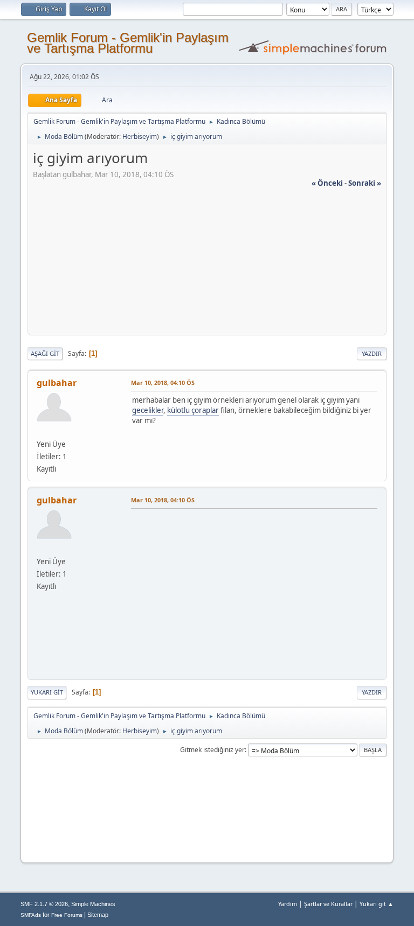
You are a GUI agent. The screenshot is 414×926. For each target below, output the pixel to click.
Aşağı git (45, 353)
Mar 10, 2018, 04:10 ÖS (163, 382)
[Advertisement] (207, 263)
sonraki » (364, 183)
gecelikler (147, 410)
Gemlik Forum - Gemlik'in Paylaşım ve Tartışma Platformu (128, 42)
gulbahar (57, 383)
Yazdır (372, 353)
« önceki (327, 183)
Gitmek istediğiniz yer (212, 749)
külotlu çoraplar (193, 410)
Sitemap (97, 914)
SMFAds (30, 915)
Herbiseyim (139, 136)
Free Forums (66, 915)
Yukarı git (47, 692)
